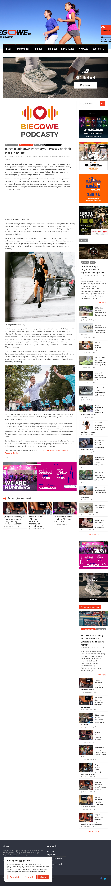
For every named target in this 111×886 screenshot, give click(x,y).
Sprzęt (38, 49)
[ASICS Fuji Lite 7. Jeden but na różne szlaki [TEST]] (86, 472)
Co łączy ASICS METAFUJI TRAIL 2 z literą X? (100, 460)
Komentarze (67, 49)
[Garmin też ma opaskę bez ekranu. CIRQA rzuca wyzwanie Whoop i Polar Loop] (86, 439)
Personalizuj (14, 877)
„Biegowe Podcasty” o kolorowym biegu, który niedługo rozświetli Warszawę (14, 520)
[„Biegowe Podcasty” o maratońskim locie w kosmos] (86, 781)
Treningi (52, 49)
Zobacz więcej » (93, 534)
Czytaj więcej (101, 302)
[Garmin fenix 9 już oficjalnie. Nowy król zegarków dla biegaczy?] (93, 245)
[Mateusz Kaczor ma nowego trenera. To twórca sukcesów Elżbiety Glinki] (86, 746)
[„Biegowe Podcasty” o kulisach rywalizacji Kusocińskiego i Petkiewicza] (86, 764)
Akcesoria (85, 262)
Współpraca (51, 855)
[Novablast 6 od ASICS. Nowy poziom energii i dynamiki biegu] (86, 519)
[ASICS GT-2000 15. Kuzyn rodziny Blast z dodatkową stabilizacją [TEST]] (86, 357)
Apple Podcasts (56, 450)
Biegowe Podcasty (11, 145)
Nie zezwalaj (29, 877)
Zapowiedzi (23, 49)
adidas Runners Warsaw (36, 157)
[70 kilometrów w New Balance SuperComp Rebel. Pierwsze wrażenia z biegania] (86, 307)
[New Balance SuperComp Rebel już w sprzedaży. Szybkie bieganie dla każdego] (86, 324)
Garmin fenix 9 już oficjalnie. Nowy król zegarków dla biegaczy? (92, 269)
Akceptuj (43, 877)
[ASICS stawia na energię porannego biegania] (86, 342)
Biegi (8, 49)
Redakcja (22, 157)
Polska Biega (39, 145)
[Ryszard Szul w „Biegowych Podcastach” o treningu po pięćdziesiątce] (40, 503)
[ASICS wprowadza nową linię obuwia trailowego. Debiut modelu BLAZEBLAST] (86, 487)
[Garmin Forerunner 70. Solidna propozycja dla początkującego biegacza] (86, 404)
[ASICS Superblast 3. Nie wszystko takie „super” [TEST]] (86, 504)
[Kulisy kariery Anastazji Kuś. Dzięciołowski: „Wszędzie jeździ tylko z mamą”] (93, 612)
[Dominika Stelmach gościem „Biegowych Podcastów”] (65, 503)
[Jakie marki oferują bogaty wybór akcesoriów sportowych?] (86, 372)
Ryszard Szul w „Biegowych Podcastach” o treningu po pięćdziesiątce (36, 521)
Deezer (46, 450)
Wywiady (83, 49)
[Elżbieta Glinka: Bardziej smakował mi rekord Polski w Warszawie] (86, 714)
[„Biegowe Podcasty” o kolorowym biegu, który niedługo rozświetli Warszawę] (15, 503)
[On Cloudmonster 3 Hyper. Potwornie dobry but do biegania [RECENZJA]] (86, 387)
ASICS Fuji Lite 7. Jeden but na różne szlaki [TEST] (100, 475)
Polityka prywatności (54, 864)
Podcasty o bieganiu (26, 145)
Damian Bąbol (60, 157)
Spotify (39, 450)
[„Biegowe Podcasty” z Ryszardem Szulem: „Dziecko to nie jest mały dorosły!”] (86, 796)
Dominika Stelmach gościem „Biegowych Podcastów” (63, 519)
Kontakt (96, 49)
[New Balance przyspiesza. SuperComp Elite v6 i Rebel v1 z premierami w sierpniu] (86, 422)
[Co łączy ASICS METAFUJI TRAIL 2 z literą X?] (86, 456)
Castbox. (16, 453)
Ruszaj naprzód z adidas (52, 145)
